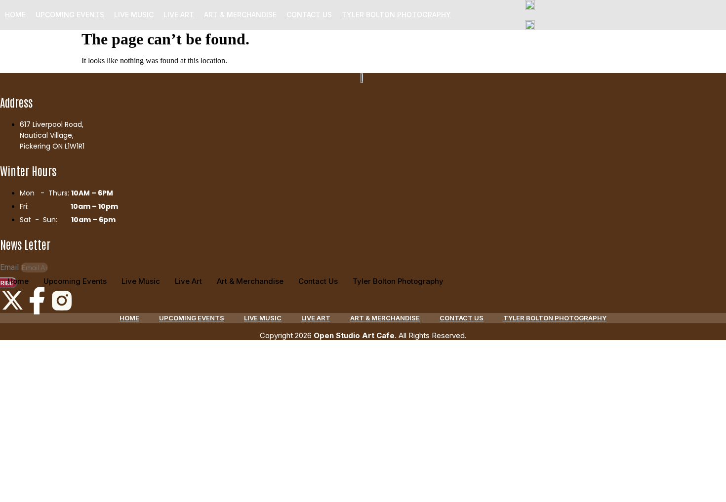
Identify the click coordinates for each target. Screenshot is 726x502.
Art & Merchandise (240, 14)
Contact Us (309, 14)
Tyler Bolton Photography (396, 14)
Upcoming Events (70, 14)
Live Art (178, 14)
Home (15, 14)
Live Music (134, 14)
